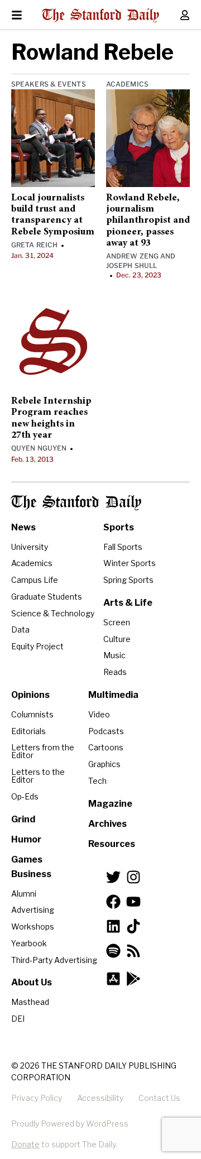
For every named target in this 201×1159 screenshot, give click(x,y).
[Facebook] (113, 901)
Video (99, 714)
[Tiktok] (133, 926)
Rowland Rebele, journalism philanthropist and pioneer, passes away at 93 (148, 220)
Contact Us (159, 1098)
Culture (117, 639)
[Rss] (133, 951)
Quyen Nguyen (38, 448)
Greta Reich (34, 245)
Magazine (110, 803)
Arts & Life (127, 602)
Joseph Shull (131, 265)
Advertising (32, 909)
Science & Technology (52, 613)
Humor (26, 839)
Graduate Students (46, 596)
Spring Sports (128, 580)
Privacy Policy (36, 1098)
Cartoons (105, 747)
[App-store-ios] (113, 978)
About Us (31, 982)
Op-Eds (25, 796)
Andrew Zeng (132, 256)
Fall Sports (122, 547)
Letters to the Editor (38, 775)
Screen (116, 622)
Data (20, 629)
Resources (111, 844)
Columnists (32, 714)
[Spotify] (113, 951)
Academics (127, 84)
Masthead (30, 1002)
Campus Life (34, 580)
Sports (118, 527)
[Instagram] (133, 877)
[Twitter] (113, 877)
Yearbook (29, 943)
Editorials (28, 731)
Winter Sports (129, 563)
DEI (18, 1018)
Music (114, 655)
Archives (107, 823)
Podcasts (106, 731)
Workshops (32, 926)
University (29, 547)
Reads (115, 672)
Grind (23, 819)
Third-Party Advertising (54, 960)
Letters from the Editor (42, 751)
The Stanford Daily (76, 502)
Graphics (104, 764)
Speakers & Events (48, 84)
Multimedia (113, 694)
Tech (97, 781)
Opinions (30, 694)
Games (26, 859)
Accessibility (100, 1098)
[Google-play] (133, 978)
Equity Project (37, 646)
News (23, 527)
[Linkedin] (113, 926)
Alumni (23, 893)
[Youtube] (133, 901)
